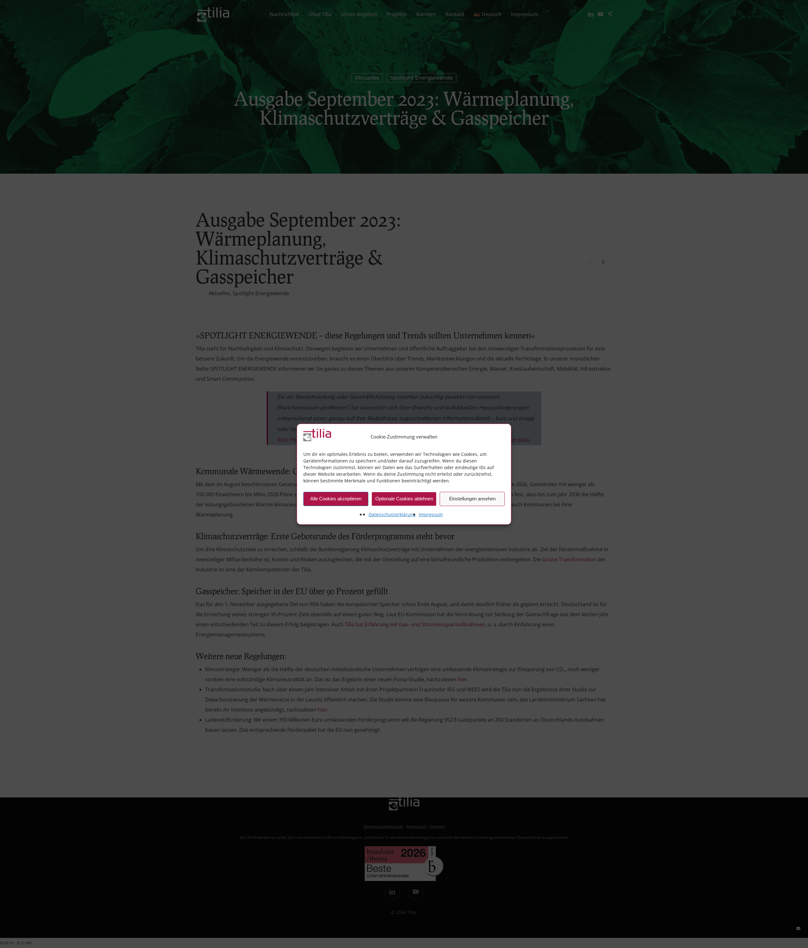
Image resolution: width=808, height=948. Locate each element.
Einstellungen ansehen (472, 498)
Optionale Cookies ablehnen (404, 498)
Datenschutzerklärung (392, 514)
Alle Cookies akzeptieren (335, 498)
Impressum (431, 514)
